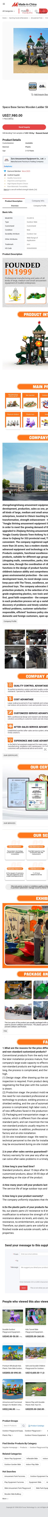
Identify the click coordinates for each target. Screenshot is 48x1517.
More (4, 1498)
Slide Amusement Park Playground (17, 1488)
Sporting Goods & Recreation (18, 18)
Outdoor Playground (32, 1431)
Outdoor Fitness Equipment (35, 1435)
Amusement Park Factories (14, 1476)
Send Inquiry (24, 127)
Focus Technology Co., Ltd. (31, 1507)
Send (23, 1288)
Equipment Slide (35, 1482)
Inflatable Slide (32, 1458)
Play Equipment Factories (14, 1482)
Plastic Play (6, 1435)
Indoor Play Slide (32, 1464)
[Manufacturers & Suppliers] (24, 4)
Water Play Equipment (12, 1458)
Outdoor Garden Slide (12, 1464)
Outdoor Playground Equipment (14, 1431)
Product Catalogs (37, 1426)
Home (4, 18)
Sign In (6, 189)
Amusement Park (36, 18)
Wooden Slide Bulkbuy (12, 1494)
